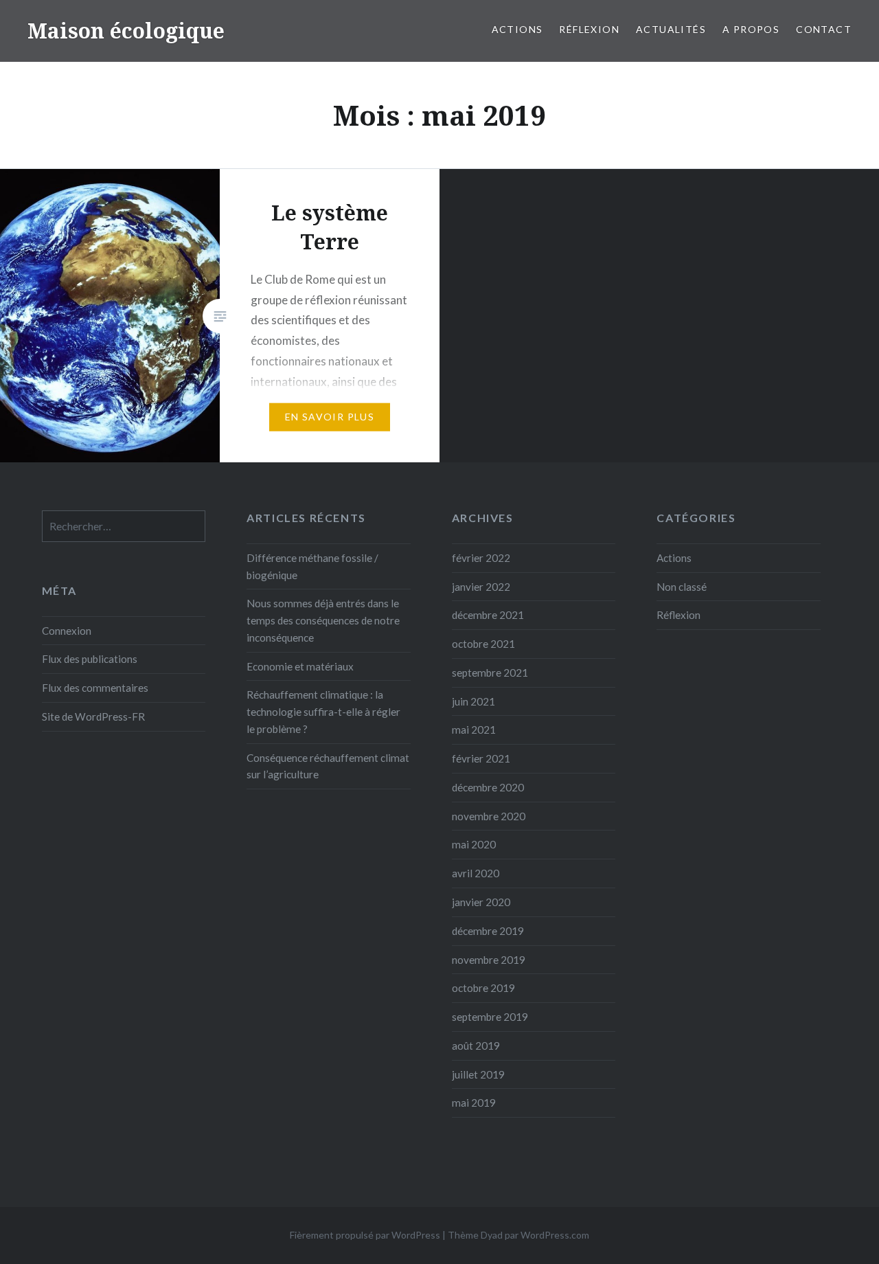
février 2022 (481, 558)
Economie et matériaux (300, 666)
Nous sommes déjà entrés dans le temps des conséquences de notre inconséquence (323, 620)
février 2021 (481, 758)
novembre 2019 (488, 959)
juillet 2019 (478, 1074)
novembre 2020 (488, 816)
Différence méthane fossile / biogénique (312, 566)
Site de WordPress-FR (93, 716)
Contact (824, 29)
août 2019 (476, 1045)
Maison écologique (126, 30)
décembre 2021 (488, 615)
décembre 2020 (488, 787)
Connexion (66, 630)
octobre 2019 (483, 988)
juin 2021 (473, 701)
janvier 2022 (481, 586)
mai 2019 (474, 1102)
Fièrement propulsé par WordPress (365, 1235)
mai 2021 (474, 729)
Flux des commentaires (95, 687)
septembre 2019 (490, 1017)
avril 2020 (475, 873)
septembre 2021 (490, 672)
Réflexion (589, 29)
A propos (750, 29)
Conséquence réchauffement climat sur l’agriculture (328, 766)
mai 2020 (474, 844)
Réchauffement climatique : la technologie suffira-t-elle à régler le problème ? (323, 711)
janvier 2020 (481, 902)
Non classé (682, 586)
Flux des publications (89, 659)
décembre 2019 (488, 931)
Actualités (671, 29)
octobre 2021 (483, 643)
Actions (517, 29)
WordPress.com (555, 1235)
